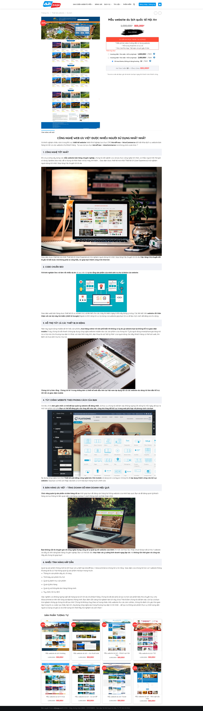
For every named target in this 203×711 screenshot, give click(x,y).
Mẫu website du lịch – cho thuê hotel (86, 653)
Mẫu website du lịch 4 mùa (55, 697)
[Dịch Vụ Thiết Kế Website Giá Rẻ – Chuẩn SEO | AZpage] (51, 4)
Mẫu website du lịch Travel (117, 697)
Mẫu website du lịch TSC (147, 653)
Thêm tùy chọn (110, 51)
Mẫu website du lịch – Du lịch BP (86, 697)
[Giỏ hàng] (160, 4)
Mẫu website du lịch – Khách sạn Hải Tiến (117, 654)
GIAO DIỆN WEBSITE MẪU (82, 4)
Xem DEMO (132, 32)
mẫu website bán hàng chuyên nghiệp (79, 158)
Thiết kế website (58, 13)
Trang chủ (45, 13)
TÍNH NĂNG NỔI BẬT (48, 132)
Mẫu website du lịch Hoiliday (55, 653)
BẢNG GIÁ (98, 4)
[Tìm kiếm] (134, 4)
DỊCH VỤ (107, 4)
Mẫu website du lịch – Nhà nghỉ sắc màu (147, 698)
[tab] (48, 132)
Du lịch (69, 13)
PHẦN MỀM (127, 4)
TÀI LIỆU (117, 4)
